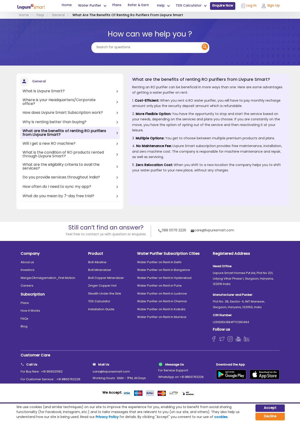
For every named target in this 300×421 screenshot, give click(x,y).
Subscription (33, 295)
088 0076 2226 (174, 231)
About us (27, 262)
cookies (221, 417)
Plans (116, 5)
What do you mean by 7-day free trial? (58, 196)
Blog (24, 326)
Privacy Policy (107, 417)
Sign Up (273, 5)
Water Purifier (89, 6)
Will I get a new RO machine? (48, 144)
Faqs (40, 15)
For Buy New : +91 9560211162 (42, 371)
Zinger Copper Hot (102, 285)
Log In (251, 5)
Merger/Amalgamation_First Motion (48, 278)
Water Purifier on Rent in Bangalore (163, 270)
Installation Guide (101, 309)
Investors (27, 270)
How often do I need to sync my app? (56, 187)
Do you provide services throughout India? (61, 177)
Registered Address (231, 254)
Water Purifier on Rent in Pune (159, 285)
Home (67, 5)
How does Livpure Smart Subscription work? (62, 113)
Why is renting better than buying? (54, 122)
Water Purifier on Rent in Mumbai (161, 317)
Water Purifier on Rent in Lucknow (162, 293)
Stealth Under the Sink (104, 293)
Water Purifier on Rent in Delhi (159, 262)
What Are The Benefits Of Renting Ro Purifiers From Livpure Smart (127, 15)
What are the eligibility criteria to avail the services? (61, 166)
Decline (270, 416)
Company (30, 254)
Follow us (221, 330)
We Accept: (112, 392)
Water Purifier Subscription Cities (168, 254)
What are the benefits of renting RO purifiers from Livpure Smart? (64, 133)
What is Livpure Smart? (43, 91)
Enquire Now (222, 5)
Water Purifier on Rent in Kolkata (161, 309)
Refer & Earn (138, 5)
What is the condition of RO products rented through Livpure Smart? (63, 154)
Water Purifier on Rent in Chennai (162, 301)
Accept (270, 408)
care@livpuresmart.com (214, 231)
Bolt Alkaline (97, 262)
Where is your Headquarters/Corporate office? (59, 102)
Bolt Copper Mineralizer (106, 278)
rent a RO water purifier (197, 100)
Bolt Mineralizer (99, 270)
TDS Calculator (99, 301)
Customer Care (35, 355)
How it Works (30, 310)
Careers (27, 285)
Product (95, 254)
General (58, 15)
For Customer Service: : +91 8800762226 (50, 379)
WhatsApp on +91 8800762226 (181, 377)
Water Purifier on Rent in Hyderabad (164, 278)
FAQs (24, 318)
